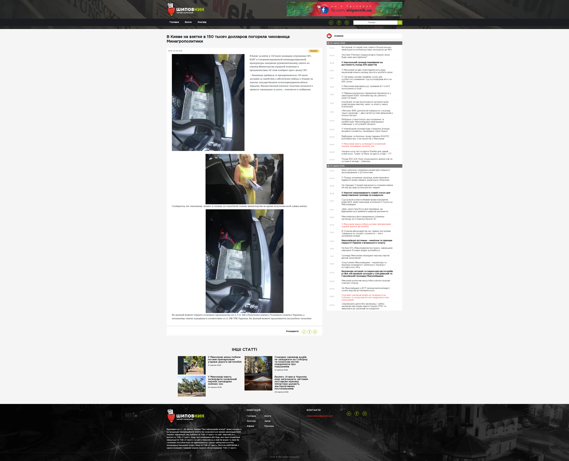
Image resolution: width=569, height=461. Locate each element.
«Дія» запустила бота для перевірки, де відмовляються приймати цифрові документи (365, 210)
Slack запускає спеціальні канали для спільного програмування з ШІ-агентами (366, 171)
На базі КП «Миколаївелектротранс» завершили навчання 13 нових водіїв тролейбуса (367, 249)
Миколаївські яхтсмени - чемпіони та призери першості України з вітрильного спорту (367, 242)
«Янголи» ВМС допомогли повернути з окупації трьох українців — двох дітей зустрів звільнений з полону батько (367, 113)
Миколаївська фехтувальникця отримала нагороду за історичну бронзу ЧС (363, 218)
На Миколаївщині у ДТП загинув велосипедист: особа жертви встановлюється (366, 289)
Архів (267, 421)
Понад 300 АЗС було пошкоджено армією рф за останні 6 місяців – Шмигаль (367, 160)
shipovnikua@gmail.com (320, 416)
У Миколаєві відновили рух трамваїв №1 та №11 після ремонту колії (366, 87)
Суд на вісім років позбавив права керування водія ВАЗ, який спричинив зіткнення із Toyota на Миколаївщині (367, 202)
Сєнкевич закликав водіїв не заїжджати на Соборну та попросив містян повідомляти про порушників (291, 362)
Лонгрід (202, 22)
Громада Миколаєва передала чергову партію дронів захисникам (366, 257)
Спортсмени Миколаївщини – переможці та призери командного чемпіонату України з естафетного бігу (364, 265)
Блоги (188, 22)
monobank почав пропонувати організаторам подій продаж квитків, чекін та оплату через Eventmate (365, 104)
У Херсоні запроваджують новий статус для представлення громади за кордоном (366, 194)
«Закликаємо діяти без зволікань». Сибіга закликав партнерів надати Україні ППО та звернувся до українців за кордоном (364, 306)
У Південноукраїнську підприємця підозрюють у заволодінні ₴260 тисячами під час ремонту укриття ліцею (366, 95)
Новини (338, 36)
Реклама (269, 426)
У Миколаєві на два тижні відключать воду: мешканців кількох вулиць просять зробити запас (367, 71)
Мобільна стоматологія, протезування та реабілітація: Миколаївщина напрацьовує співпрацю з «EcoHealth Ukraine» (363, 122)
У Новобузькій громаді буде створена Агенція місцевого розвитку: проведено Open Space (365, 130)
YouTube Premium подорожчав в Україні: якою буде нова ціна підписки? (366, 56)
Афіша (250, 426)
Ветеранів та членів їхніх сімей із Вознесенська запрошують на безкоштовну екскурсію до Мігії (367, 49)
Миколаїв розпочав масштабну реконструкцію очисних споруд (366, 282)
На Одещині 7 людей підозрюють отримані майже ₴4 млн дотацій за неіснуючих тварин (367, 186)
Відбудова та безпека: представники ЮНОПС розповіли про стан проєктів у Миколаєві (365, 138)
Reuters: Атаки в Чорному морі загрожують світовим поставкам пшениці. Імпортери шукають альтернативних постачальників (291, 383)
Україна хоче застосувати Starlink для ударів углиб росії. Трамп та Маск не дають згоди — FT (367, 153)
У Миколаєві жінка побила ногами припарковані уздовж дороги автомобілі (225, 359)
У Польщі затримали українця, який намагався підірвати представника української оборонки (366, 179)
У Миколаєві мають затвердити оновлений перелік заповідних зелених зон (222, 380)
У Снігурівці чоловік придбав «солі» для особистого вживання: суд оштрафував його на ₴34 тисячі (367, 79)
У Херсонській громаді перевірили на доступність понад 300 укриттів (362, 64)
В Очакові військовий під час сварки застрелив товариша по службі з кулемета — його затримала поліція (366, 233)
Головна (174, 22)
